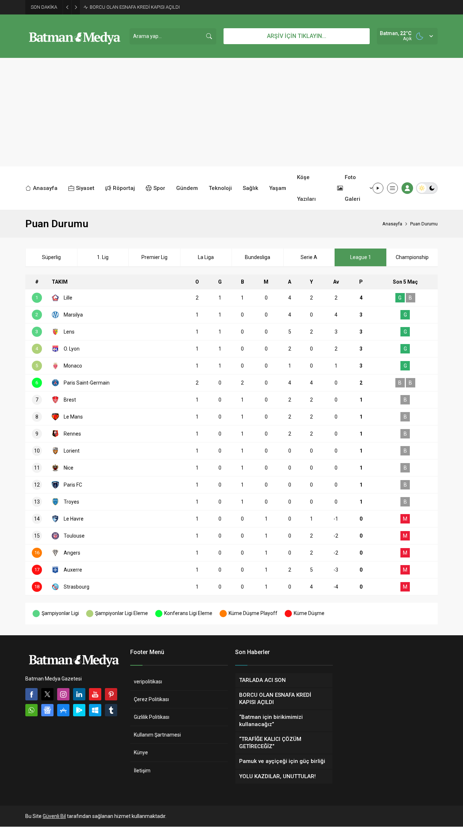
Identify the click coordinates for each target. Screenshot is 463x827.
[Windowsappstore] (95, 710)
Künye (141, 752)
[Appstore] (63, 710)
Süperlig (51, 257)
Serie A (309, 257)
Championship (412, 257)
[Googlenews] (47, 710)
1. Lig (103, 257)
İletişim (142, 770)
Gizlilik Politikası (151, 717)
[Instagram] (63, 694)
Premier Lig (154, 257)
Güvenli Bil (54, 816)
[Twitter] (47, 694)
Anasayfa (392, 223)
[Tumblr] (111, 710)
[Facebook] (31, 694)
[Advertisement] (231, 112)
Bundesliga (257, 257)
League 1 (360, 257)
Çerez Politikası (151, 699)
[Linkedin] (79, 694)
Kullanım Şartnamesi (157, 735)
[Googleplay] (79, 710)
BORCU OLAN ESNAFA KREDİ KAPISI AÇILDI (135, 7)
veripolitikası (148, 681)
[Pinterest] (111, 694)
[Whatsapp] (31, 710)
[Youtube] (95, 694)
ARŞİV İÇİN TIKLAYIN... (296, 36)
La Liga (206, 257)
